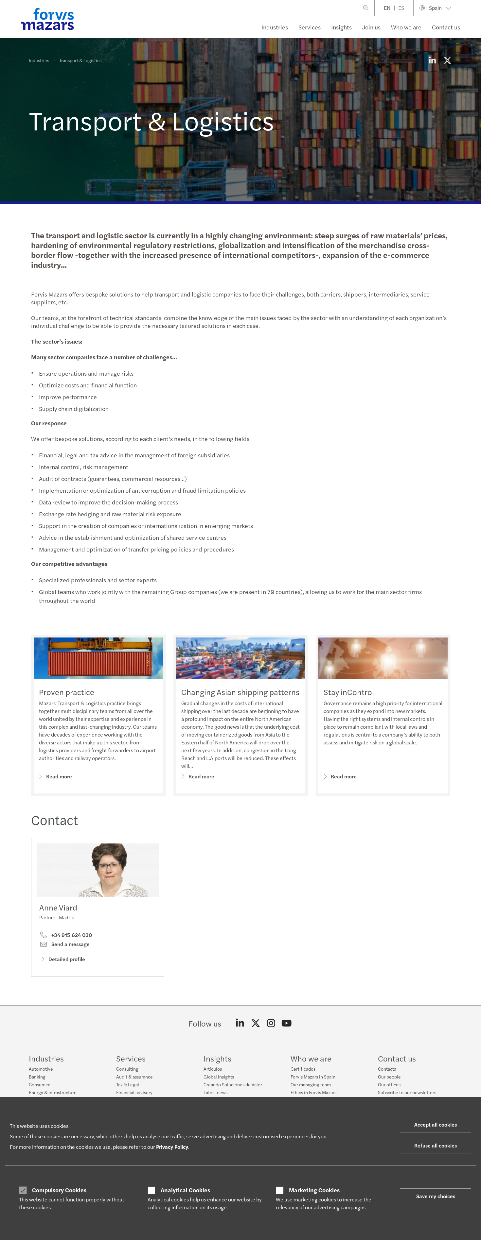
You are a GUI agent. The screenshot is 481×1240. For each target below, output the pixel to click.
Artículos (213, 1068)
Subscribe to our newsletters (407, 1092)
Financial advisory (134, 1092)
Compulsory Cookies (59, 1190)
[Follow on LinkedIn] (240, 1023)
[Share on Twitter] (447, 60)
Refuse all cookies (435, 1145)
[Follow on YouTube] (287, 1023)
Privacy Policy (172, 1146)
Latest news (215, 1092)
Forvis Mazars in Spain (313, 1076)
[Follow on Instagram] (271, 1023)
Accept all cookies (435, 1124)
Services (309, 27)
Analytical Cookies (185, 1190)
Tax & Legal (127, 1084)
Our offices (389, 1084)
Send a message (70, 944)
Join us (371, 27)
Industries (274, 27)
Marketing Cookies (314, 1190)
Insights (341, 27)
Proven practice (66, 691)
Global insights (219, 1076)
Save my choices (435, 1196)
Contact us (446, 27)
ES (401, 7)
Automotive (41, 1068)
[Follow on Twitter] (255, 1023)
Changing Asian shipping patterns (240, 691)
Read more (59, 776)
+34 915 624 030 (71, 935)
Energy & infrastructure (53, 1092)
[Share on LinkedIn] (432, 60)
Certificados (303, 1068)
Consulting (127, 1068)
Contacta (387, 1068)
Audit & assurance (134, 1076)
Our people (389, 1076)
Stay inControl (349, 691)
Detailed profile (66, 959)
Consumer (39, 1084)
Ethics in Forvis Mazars (313, 1092)
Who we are (406, 27)
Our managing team (311, 1084)
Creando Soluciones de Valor (233, 1084)
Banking (37, 1076)
